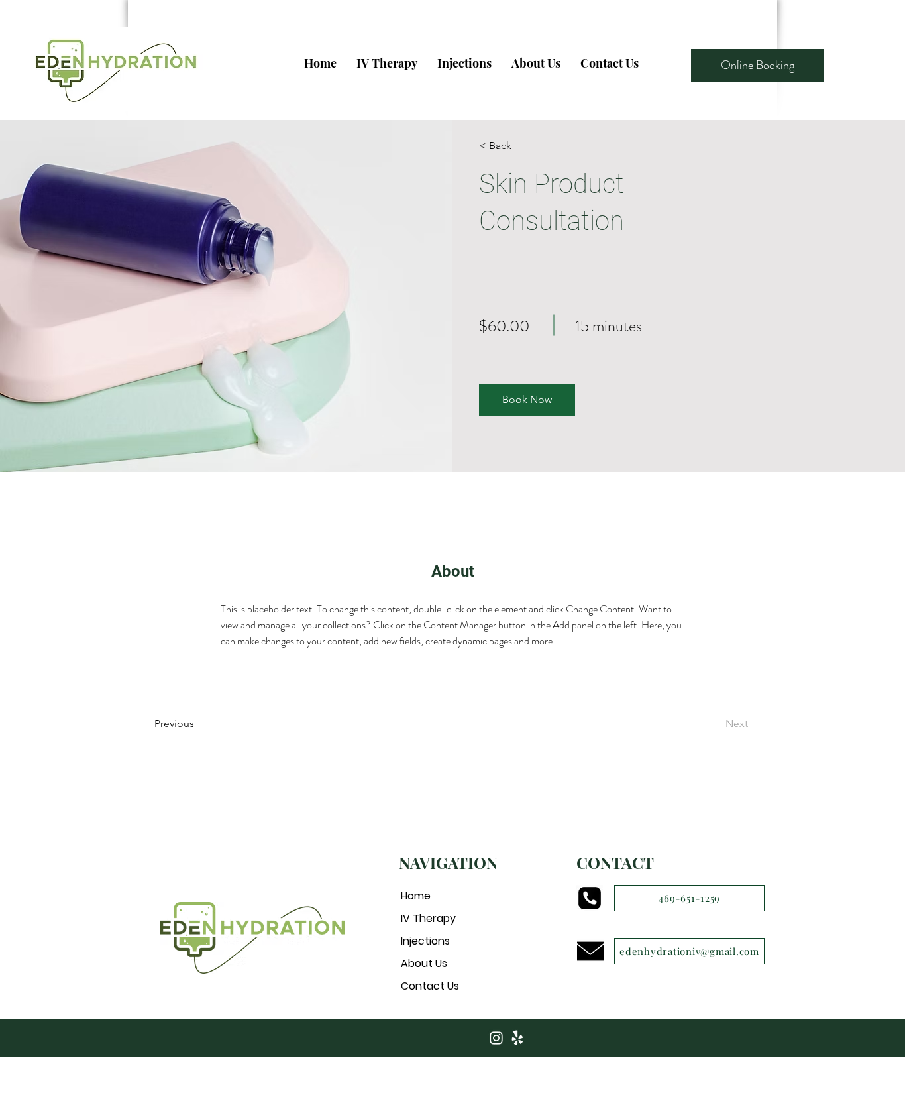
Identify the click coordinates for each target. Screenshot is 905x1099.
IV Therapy (428, 918)
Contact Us (430, 986)
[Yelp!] (517, 1038)
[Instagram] (496, 1038)
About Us (424, 963)
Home (416, 895)
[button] (527, 400)
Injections (425, 941)
